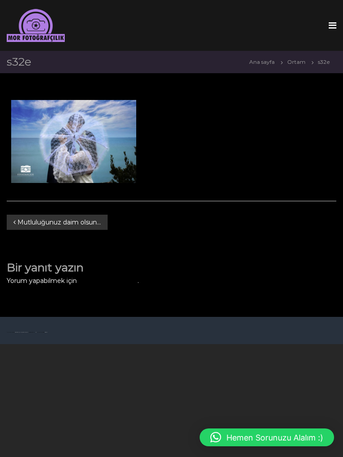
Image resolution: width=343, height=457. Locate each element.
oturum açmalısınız (108, 281)
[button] (267, 437)
